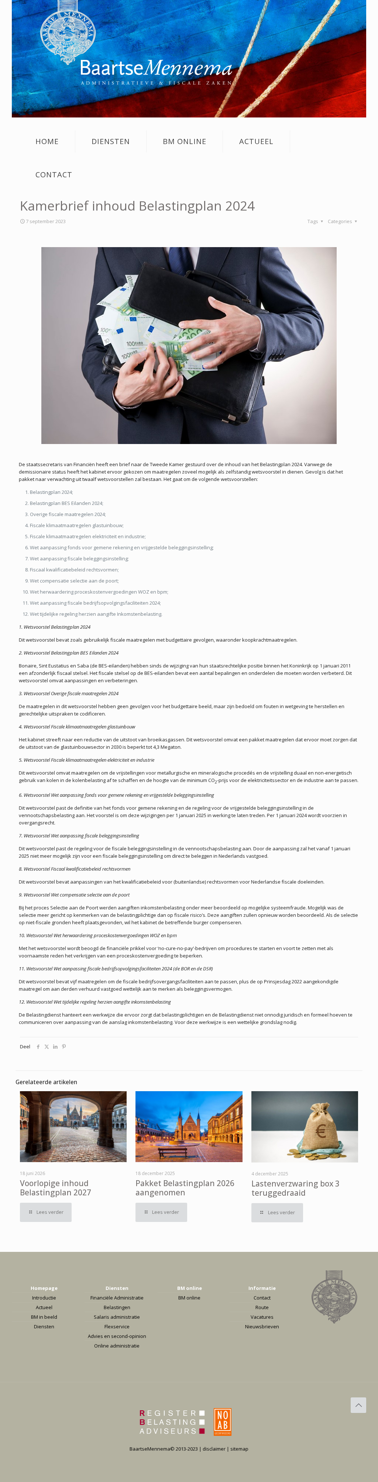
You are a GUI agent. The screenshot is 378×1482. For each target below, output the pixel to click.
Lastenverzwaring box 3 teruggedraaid (295, 1188)
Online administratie (117, 1345)
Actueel (44, 1307)
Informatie (262, 1288)
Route (262, 1307)
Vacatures (262, 1317)
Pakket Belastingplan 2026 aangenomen (184, 1188)
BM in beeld (44, 1317)
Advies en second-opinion (117, 1336)
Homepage (44, 1288)
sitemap (239, 1448)
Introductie (44, 1297)
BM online (189, 1288)
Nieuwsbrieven (262, 1326)
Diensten (44, 1326)
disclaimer (214, 1448)
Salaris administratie (117, 1317)
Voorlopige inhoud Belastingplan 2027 (55, 1188)
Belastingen (117, 1307)
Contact (262, 1297)
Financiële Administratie (117, 1297)
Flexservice (117, 1326)
